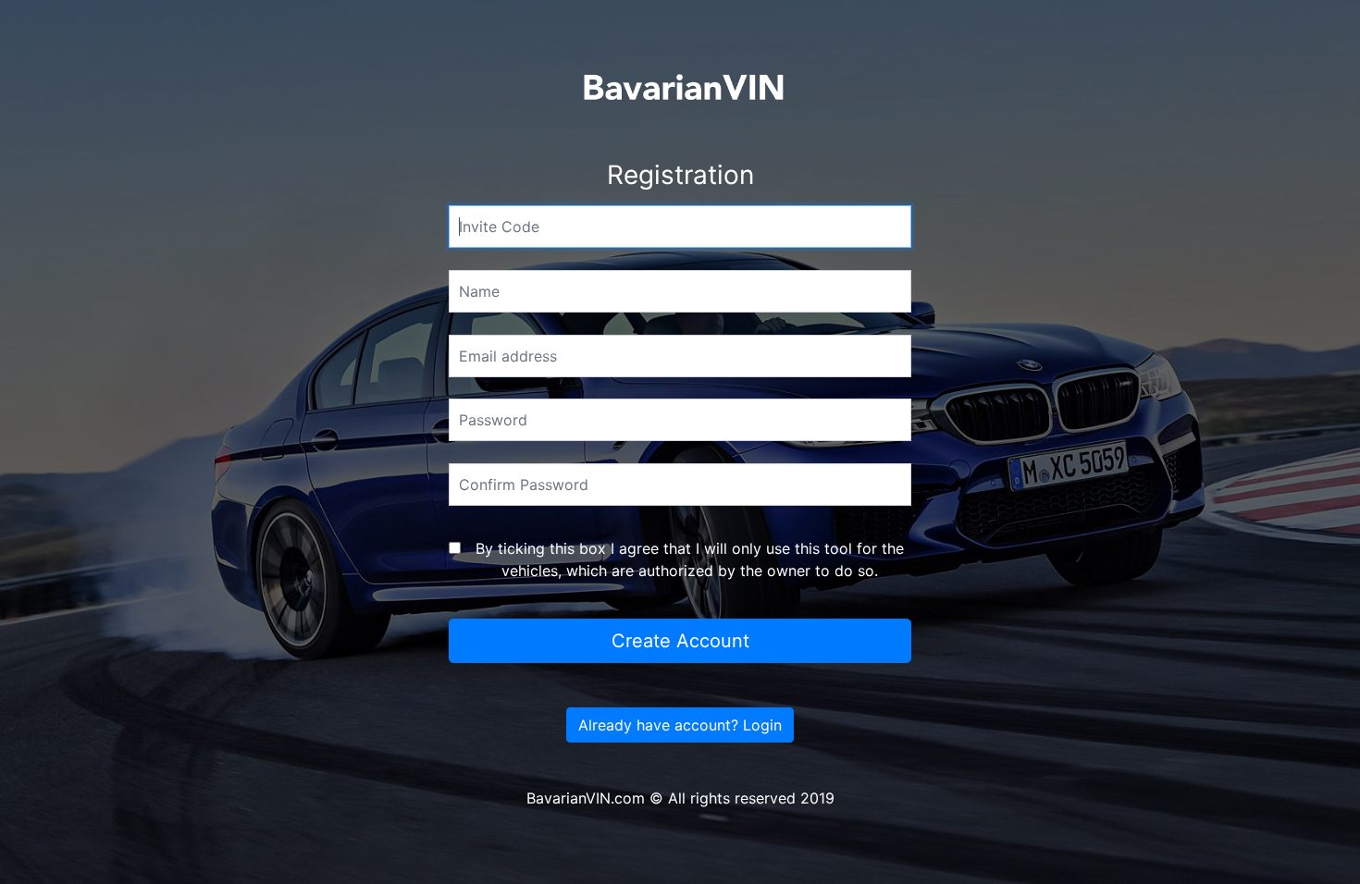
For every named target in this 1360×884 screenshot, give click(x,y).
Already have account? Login (680, 725)
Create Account (680, 641)
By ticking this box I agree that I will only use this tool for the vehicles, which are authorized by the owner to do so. (690, 559)
